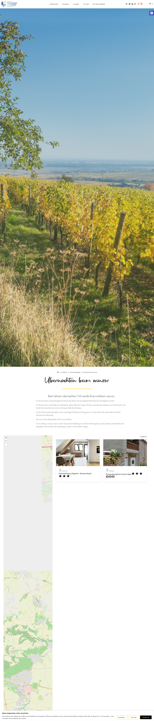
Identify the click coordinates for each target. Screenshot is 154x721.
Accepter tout (146, 717)
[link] (151, 13)
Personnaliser (121, 717)
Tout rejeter (134, 717)
